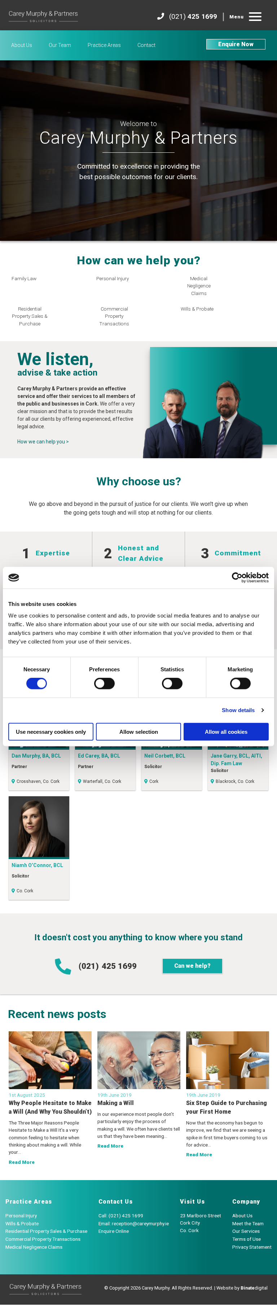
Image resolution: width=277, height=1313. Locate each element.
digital (254, 1288)
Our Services (246, 1231)
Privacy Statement (252, 1247)
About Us (21, 45)
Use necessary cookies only (51, 731)
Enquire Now (236, 44)
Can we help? (192, 965)
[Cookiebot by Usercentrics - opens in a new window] (237, 577)
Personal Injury (21, 1215)
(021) (108, 966)
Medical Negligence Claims (33, 1247)
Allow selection (138, 731)
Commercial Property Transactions (42, 1239)
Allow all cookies (226, 731)
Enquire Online (113, 1231)
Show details (238, 710)
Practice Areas (104, 45)
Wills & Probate (22, 1223)
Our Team (60, 45)
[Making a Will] (138, 1060)
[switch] (104, 683)
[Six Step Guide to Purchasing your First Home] (227, 1060)
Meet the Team (248, 1223)
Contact (146, 45)
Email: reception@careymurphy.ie (133, 1223)
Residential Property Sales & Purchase (46, 1231)
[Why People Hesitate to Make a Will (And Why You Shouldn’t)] (50, 1060)
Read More (22, 1162)
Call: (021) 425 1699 (120, 1215)
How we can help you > (43, 442)
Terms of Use (246, 1239)
